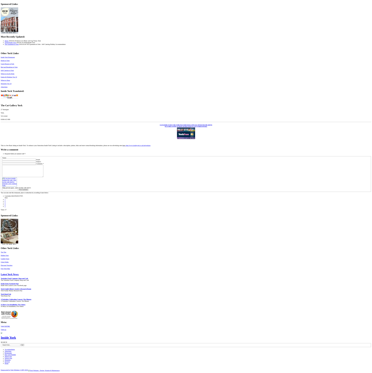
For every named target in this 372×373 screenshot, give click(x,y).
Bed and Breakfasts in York (9, 67)
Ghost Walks (5, 262)
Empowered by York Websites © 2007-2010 (14, 370)
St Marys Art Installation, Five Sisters (13, 304)
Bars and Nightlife (10, 355)
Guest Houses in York (7, 64)
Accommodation (10, 349)
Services (7, 362)
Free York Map (5, 269)
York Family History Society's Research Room (16, 289)
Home (6, 363)
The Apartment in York (12, 44)
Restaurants (8, 353)
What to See (8, 358)
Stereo (7, 41)
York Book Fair (6, 294)
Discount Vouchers (6, 265)
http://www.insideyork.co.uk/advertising (138, 145)
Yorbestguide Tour (10, 42)
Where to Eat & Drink (7, 74)
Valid (5, 326)
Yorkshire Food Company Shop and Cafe (14, 278)
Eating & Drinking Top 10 (9, 77)
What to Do (8, 356)
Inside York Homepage (8, 57)
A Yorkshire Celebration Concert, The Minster (16, 299)
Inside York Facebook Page (10, 284)
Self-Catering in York (7, 70)
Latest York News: (10, 274)
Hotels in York (5, 60)
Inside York (8, 337)
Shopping (8, 360)
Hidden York (5, 255)
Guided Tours (5, 259)
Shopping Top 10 (6, 84)
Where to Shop (5, 80)
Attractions (4, 87)
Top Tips (3, 252)
